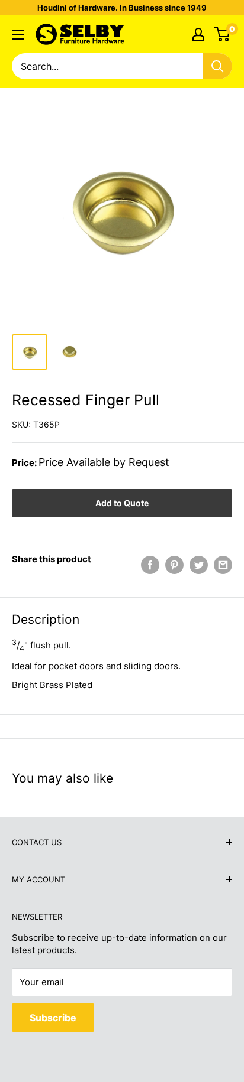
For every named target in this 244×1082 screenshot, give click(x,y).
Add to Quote (122, 503)
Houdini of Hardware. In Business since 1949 (122, 7)
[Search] (217, 66)
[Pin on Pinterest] (174, 565)
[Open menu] (18, 35)
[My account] (198, 34)
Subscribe (53, 1018)
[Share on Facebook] (150, 565)
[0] (222, 34)
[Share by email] (223, 565)
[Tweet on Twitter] (199, 565)
